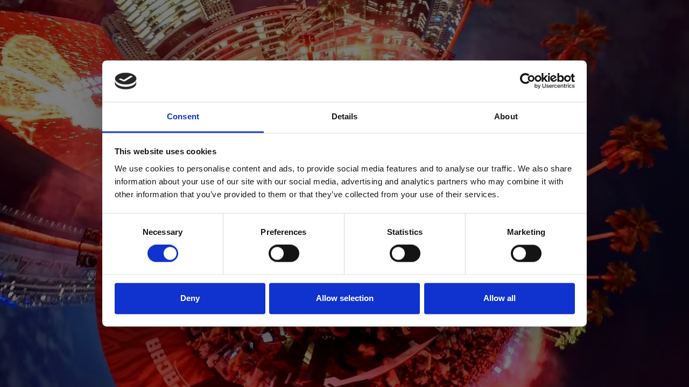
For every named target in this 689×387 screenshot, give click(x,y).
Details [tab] (345, 116)
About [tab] (506, 116)
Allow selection (345, 298)
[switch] (284, 253)
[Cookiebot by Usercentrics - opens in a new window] (528, 81)
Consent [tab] (183, 116)
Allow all (499, 298)
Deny (190, 298)
